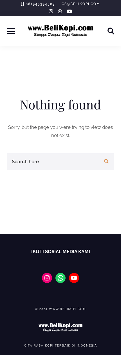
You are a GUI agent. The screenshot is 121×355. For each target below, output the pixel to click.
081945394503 (40, 4)
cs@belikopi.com (81, 4)
